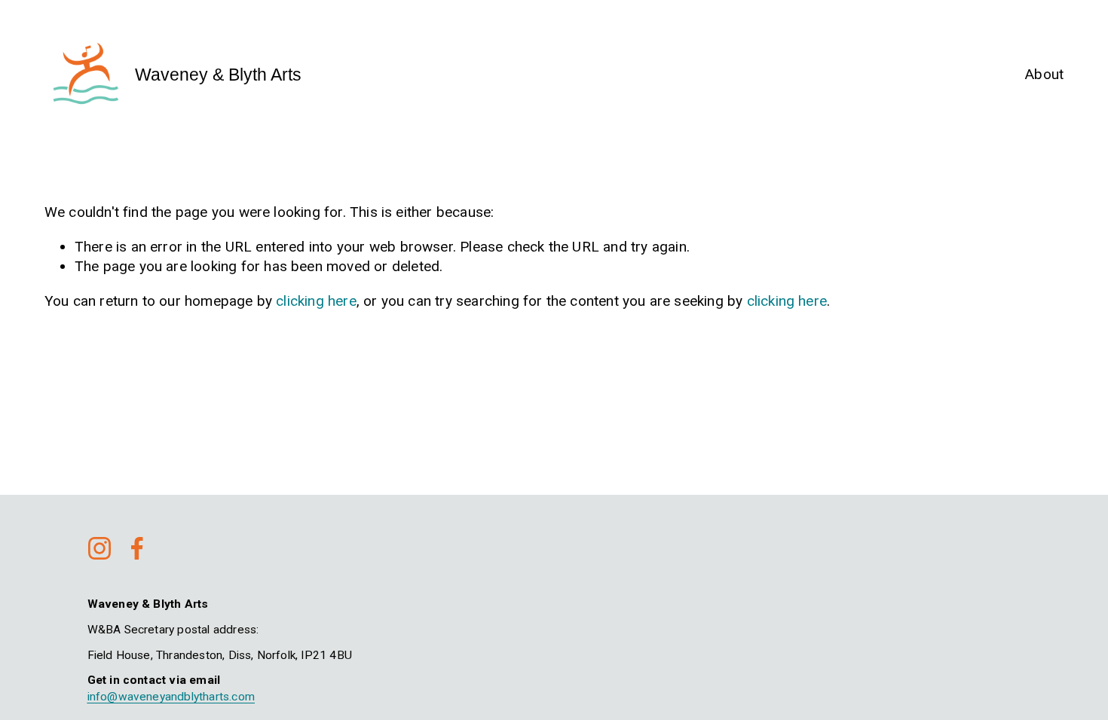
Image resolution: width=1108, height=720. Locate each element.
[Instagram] (99, 548)
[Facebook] (137, 548)
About (1044, 74)
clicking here (316, 301)
